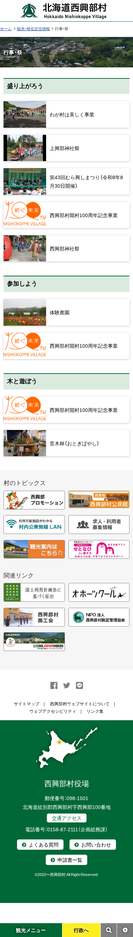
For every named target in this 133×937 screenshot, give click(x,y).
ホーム (6, 28)
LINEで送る (79, 685)
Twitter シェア (66, 685)
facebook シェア (53, 685)
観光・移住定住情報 (33, 28)
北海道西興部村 (64, 10)
